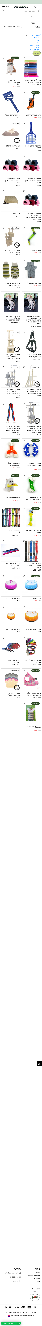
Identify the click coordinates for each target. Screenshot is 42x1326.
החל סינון (36, 53)
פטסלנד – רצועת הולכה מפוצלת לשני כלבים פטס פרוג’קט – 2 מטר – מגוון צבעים (12, 429)
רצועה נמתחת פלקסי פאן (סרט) (13, 661)
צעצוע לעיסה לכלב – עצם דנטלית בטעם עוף (33, 499)
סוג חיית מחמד (34, 45)
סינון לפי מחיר (34, 50)
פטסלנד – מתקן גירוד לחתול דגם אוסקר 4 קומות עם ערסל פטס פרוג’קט (13, 392)
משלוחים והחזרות (34, 1276)
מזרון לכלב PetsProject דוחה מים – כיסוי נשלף (33, 81)
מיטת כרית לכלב (15, 213)
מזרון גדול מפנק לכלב (13, 146)
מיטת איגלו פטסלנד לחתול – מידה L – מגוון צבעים (12, 181)
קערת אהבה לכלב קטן (13, 629)
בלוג (38, 1281)
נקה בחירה (35, 35)
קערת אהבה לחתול (34, 598)
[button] (24, 57)
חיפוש (4, 11)
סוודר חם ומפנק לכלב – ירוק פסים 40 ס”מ (12, 284)
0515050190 (13, 1277)
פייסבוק (15, 1281)
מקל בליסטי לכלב (35, 250)
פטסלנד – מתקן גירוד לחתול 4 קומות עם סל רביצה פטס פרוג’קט (34, 391)
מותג (37, 47)
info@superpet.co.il (11, 1273)
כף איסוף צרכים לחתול (12, 115)
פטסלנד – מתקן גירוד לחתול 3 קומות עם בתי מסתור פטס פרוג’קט (13, 357)
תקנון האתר (36, 1278)
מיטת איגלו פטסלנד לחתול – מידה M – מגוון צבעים (33, 181)
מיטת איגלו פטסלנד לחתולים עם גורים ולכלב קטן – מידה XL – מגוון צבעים (33, 216)
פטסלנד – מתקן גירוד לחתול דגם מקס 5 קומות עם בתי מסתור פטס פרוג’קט (34, 429)
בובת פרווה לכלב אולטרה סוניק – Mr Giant (14, 82)
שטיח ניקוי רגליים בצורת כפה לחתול (14, 694)
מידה (37, 40)
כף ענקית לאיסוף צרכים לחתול (33, 147)
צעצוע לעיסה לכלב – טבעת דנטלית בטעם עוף (34, 465)
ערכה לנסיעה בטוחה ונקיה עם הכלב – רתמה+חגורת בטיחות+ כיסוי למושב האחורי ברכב (33, 320)
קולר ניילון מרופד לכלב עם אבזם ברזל (13, 564)
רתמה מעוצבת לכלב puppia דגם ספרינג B (34, 694)
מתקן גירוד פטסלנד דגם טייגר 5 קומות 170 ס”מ (12, 251)
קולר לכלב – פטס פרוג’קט (14, 531)
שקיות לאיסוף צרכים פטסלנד (34, 727)
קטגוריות (36, 38)
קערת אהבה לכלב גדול (33, 629)
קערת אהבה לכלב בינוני (12, 598)
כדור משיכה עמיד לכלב (33, 115)
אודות (38, 1273)
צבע (38, 42)
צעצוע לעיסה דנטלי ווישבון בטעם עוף (14, 464)
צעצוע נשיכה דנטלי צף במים (33, 531)
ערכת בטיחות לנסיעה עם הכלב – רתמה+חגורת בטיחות (13, 318)
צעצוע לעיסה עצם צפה (12, 498)
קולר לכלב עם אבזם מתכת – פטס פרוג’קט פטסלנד (33, 565)
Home (32, 17)
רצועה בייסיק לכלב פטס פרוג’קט (33, 661)
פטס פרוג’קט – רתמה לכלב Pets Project (33, 356)
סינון (18, 27)
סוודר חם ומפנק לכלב (34, 283)
